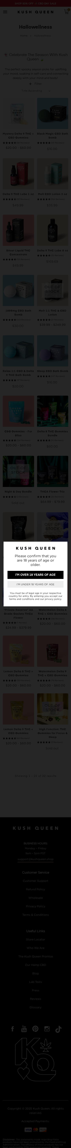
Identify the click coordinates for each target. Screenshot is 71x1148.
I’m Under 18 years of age (35, 584)
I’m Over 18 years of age (35, 574)
